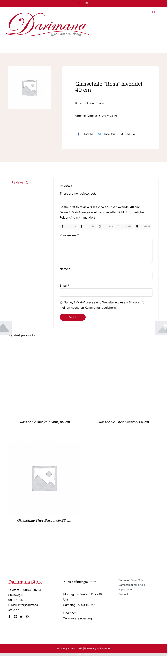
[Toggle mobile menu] (160, 12)
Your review (69, 235)
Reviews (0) (20, 182)
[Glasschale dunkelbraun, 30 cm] (44, 346)
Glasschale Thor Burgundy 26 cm (44, 520)
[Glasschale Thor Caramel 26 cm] (123, 346)
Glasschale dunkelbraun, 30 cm (44, 422)
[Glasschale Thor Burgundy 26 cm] (44, 444)
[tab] (27, 182)
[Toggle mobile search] (153, 12)
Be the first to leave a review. (90, 103)
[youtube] (27, 616)
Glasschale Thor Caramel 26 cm (123, 422)
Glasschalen (94, 115)
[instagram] (15, 616)
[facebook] (9, 616)
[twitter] (21, 616)
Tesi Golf (87, 654)
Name (65, 269)
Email (64, 285)
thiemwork (105, 648)
